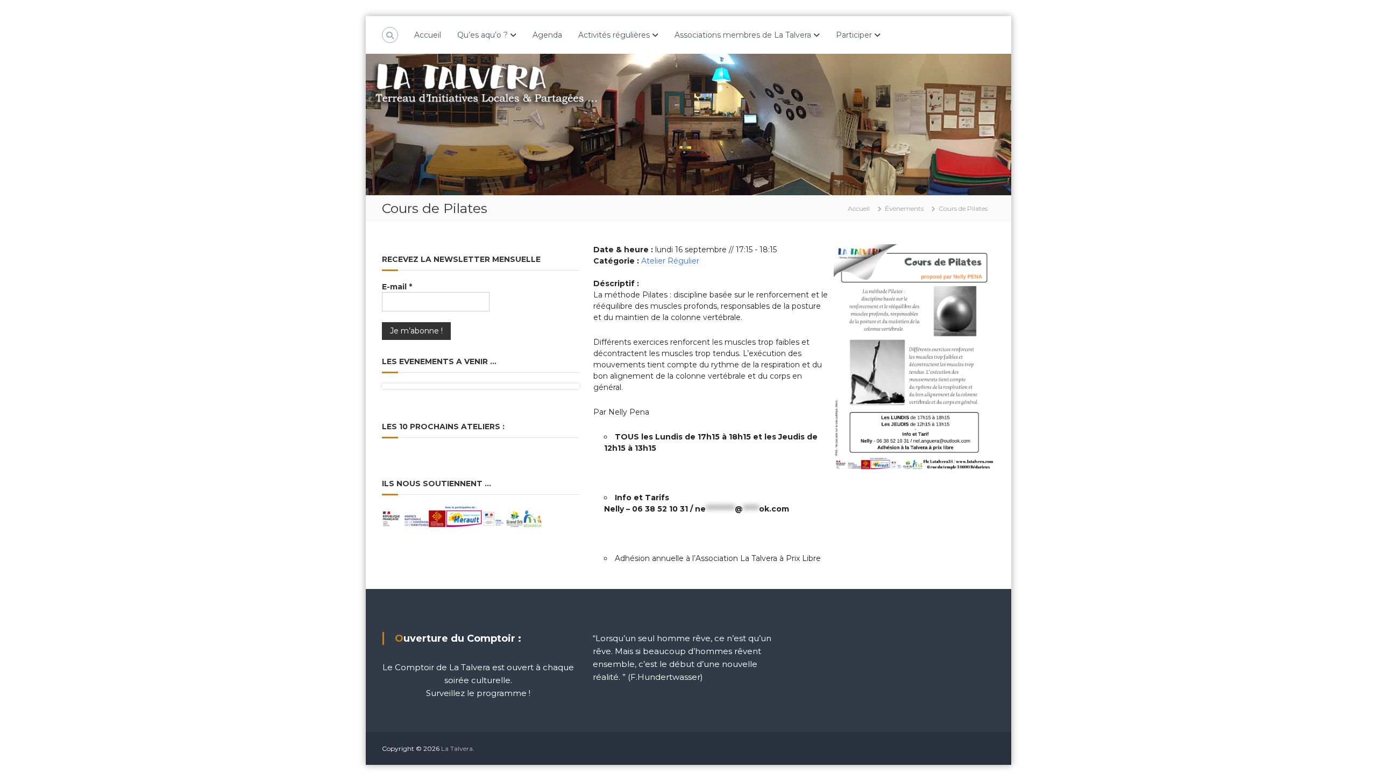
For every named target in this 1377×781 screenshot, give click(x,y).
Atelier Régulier (670, 261)
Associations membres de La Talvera (743, 35)
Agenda (547, 35)
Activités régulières (614, 35)
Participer (854, 35)
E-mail (397, 287)
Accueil (427, 35)
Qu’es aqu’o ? (482, 35)
